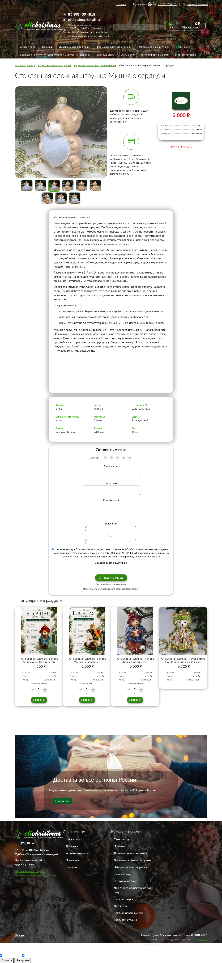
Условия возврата (77, 853)
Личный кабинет (197, 4)
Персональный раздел (29, 871)
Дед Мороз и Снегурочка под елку (133, 890)
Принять (6, 960)
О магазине (73, 860)
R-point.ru (202, 940)
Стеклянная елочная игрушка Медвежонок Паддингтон (39, 660)
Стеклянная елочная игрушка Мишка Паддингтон (136, 660)
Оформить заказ (191, 27)
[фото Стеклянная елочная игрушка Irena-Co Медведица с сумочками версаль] (183, 631)
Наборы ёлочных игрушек (130, 867)
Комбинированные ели (128, 913)
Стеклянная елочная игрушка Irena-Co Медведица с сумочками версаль (184, 662)
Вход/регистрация (126, 920)
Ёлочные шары (123, 899)
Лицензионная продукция (130, 853)
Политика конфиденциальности (35, 875)
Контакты (72, 867)
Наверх (19, 935)
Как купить (73, 839)
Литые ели (120, 906)
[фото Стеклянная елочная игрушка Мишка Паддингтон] (135, 631)
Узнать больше (153, 945)
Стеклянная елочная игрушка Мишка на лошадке (87, 660)
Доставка (120, 4)
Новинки (119, 846)
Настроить (22, 960)
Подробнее (62, 801)
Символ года (122, 839)
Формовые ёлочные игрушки (132, 860)
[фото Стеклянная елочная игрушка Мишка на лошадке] (87, 631)
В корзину (39, 700)
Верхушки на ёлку (125, 881)
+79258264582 (167, 4)
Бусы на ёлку (122, 874)
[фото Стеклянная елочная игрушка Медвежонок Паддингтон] (39, 631)
